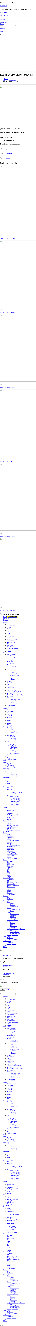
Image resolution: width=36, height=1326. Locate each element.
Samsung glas (13, 738)
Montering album (11, 709)
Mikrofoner (6, 831)
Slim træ (9, 630)
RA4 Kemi (13, 915)
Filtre (8, 669)
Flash (8, 771)
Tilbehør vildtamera (12, 939)
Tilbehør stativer (11, 818)
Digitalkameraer (11, 764)
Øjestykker (9, 693)
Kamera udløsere (11, 687)
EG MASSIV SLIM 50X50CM (7, 610)
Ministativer (10, 812)
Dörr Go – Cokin (14, 670)
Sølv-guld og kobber (12, 639)
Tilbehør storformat (15, 933)
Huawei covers (14, 732)
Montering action (11, 944)
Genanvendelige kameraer (14, 767)
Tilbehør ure (13, 744)
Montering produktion (12, 935)
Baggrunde (10, 843)
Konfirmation (10, 721)
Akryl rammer (10, 640)
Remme (9, 688)
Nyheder (5, 620)
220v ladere (13, 749)
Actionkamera (7, 941)
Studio (5, 833)
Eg (6, 149)
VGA (8, 872)
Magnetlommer (11, 646)
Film (8, 822)
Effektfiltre (13, 679)
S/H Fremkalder (14, 700)
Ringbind (9, 715)
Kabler (5, 860)
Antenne (9, 876)
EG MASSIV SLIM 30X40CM (7, 387)
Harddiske (9, 783)
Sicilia (8, 637)
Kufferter (12, 660)
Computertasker (11, 884)
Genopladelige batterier (16, 792)
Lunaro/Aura (10, 636)
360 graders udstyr (11, 846)
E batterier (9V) (14, 803)
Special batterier (14, 806)
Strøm (8, 875)
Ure (11, 743)
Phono (8, 873)
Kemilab (9, 912)
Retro (8, 633)
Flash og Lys (6, 768)
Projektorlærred (11, 706)
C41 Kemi (13, 918)
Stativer (5, 807)
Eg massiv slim (11, 625)
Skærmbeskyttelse (11, 690)
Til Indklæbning (11, 712)
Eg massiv (9, 627)
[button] (2, 24)
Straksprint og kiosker (12, 920)
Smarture (9, 741)
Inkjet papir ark (11, 705)
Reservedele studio (12, 854)
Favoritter (6, 618)
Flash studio (10, 836)
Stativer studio (10, 837)
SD (7, 779)
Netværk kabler (11, 864)
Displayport (10, 866)
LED (8, 770)
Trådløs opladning (15, 753)
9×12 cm (8, 158)
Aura (8, 631)
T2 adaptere (10, 685)
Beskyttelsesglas (11, 735)
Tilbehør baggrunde (15, 845)
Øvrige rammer (11, 642)
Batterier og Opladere (9, 786)
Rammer (5, 622)
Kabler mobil (13, 747)
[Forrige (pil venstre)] (0, 1325)
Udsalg (10, 617)
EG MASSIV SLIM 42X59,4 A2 (8, 461)
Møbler (9, 857)
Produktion (6, 900)
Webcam (9, 890)
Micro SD (9, 780)
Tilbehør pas (13, 926)
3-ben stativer (10, 809)
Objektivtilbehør (11, 661)
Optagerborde (10, 849)
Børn (8, 718)
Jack (8, 869)
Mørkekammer (10, 697)
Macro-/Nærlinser (14, 675)
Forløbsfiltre (13, 672)
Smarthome (6, 945)
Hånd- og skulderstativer (13, 815)
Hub (8, 881)
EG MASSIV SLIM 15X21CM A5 (8, 312)
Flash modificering (12, 776)
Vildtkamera (6, 936)
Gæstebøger (10, 717)
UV (11, 678)
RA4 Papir (13, 917)
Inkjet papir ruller (14, 932)
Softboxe (9, 839)
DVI (8, 870)
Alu (8, 634)
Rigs (8, 816)
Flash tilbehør (13, 774)
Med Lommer (10, 711)
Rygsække (13, 657)
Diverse (5, 947)
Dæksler (9, 664)
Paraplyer (9, 842)
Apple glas (13, 737)
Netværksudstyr (11, 887)
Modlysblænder (11, 682)
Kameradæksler (14, 667)
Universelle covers (15, 733)
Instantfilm (9, 824)
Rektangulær (9, 153)
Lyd (8, 756)
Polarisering (13, 676)
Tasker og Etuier (11, 654)
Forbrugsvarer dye (15, 909)
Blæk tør (12, 905)
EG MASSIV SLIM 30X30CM (7, 536)
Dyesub (9, 908)
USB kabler (10, 861)
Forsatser (9, 681)
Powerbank (13, 752)
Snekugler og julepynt (12, 648)
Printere (12, 911)
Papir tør (12, 903)
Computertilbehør (8, 878)
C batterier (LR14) (15, 800)
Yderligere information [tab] (9, 140)
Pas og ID (9, 921)
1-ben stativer (10, 810)
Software (12, 923)
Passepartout (10, 645)
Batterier (9, 795)
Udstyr (12, 702)
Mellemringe (13, 663)
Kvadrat (9, 651)
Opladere (9, 788)
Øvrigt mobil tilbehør (12, 758)
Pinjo (8, 624)
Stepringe (9, 684)
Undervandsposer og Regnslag (15, 694)
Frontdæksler (13, 666)
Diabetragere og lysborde (13, 830)
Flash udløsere (10, 773)
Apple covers (13, 729)
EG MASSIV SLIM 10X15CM (7, 238)
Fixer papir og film (15, 699)
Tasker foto (13, 655)
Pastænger (12, 924)
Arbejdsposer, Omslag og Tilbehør (16, 929)
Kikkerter (5, 761)
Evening (9, 649)
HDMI (8, 863)
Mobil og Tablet (7, 726)
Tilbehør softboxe (14, 840)
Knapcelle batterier (15, 804)
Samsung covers (14, 730)
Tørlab (8, 902)
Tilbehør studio (11, 852)
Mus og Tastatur (11, 879)
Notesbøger (10, 724)
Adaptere (9, 867)
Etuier (11, 658)
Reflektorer (10, 851)
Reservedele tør (14, 906)
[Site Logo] (5, 22)
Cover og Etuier (11, 727)
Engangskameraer (11, 765)
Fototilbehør (6, 652)
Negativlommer (11, 828)
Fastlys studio (10, 834)
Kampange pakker (11, 759)
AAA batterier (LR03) (16, 798)
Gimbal (9, 819)
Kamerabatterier (14, 791)
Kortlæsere (9, 785)
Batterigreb (10, 696)
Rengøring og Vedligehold (14, 691)
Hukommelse (6, 777)
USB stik (9, 782)
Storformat (9, 930)
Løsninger (12, 927)
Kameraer (6, 762)
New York (9, 643)
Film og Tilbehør (7, 821)
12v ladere (13, 750)
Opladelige (9, 789)
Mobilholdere (10, 755)
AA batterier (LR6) (15, 797)
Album (5, 708)
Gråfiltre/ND (13, 673)
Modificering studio (12, 858)
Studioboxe (10, 848)
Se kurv (2, 989)
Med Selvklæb (10, 714)
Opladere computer (12, 882)
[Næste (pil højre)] (2, 1325)
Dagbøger (9, 723)
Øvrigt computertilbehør (13, 885)
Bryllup (9, 720)
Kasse (7, 989)
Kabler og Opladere (12, 746)
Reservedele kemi (14, 914)
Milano (8, 628)
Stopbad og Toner (15, 703)
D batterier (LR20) (15, 801)
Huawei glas (13, 740)
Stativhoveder (10, 813)
